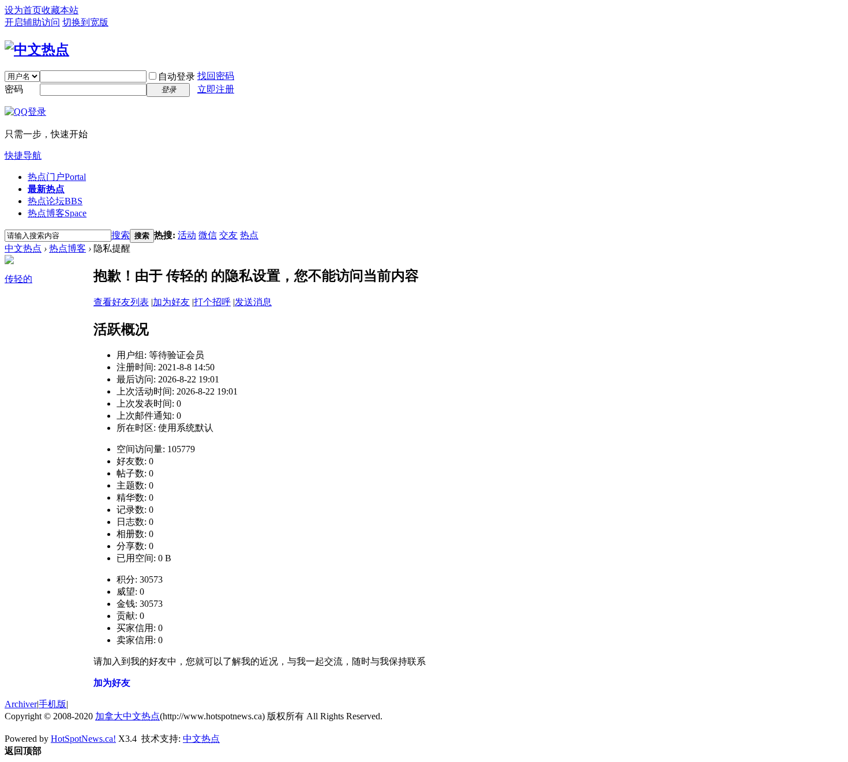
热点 (249, 235)
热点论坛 (55, 201)
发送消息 (253, 302)
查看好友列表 (121, 302)
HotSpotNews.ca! (83, 739)
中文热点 (23, 248)
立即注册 (215, 89)
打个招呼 (212, 302)
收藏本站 (60, 10)
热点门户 (57, 177)
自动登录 (176, 76)
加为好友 (171, 302)
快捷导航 (23, 155)
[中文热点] (37, 49)
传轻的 (18, 279)
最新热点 (46, 189)
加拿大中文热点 (127, 716)
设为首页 (23, 10)
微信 (207, 235)
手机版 (52, 704)
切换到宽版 (85, 22)
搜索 (120, 235)
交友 (228, 235)
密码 (14, 89)
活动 (187, 235)
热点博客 (57, 213)
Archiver (21, 704)
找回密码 (215, 76)
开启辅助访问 (32, 22)
